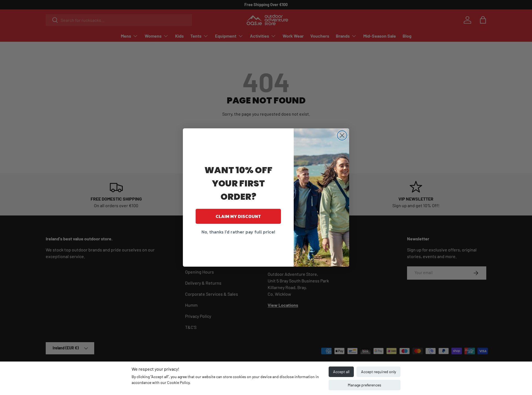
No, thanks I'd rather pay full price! (238, 231)
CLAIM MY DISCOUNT (238, 216)
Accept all (341, 371)
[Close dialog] (342, 135)
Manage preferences (364, 385)
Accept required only (378, 371)
